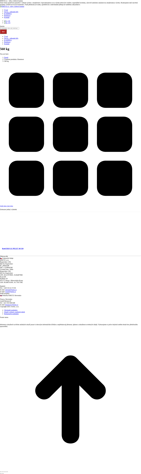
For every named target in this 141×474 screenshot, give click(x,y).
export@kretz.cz (10, 292)
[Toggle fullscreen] (5, 471)
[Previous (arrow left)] (1, 473)
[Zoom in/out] (7, 471)
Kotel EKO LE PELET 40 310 (12, 248)
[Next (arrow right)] (3, 473)
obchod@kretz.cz (11, 290)
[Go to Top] (70, 469)
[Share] (3, 471)
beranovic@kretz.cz (11, 305)
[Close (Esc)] (1, 471)
